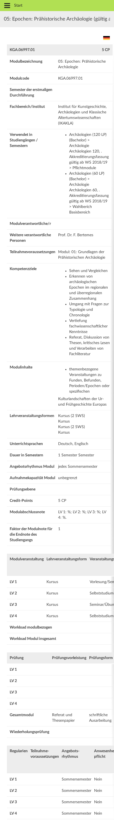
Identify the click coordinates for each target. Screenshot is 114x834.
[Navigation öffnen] (7, 6)
